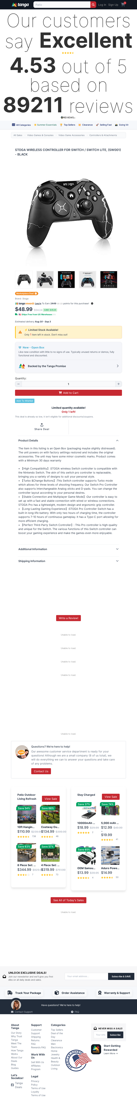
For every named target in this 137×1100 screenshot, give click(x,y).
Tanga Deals (19, 1085)
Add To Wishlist (24, 400)
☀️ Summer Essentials (45, 124)
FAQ (77, 1011)
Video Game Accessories (71, 135)
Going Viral (122, 124)
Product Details (28, 440)
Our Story (16, 1032)
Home (54, 1050)
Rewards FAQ (38, 1047)
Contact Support (24, 1011)
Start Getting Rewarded (112, 1047)
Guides (15, 1068)
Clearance (85, 124)
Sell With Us (37, 1062)
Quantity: (20, 378)
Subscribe (115, 1035)
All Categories (23, 125)
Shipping (36, 1036)
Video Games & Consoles (40, 135)
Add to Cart (70, 392)
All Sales (18, 135)
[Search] (93, 4)
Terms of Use (38, 1088)
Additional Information (32, 549)
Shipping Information (31, 561)
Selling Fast (104, 124)
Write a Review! (68, 618)
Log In (102, 4)
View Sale (51, 798)
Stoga (25, 298)
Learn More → (111, 1053)
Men (53, 1043)
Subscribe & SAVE (121, 976)
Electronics (57, 1047)
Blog (13, 1064)
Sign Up (113, 4)
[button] (92, 303)
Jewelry (55, 1054)
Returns (35, 1040)
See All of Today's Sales (68, 900)
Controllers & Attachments (103, 135)
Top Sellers (67, 124)
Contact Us (41, 771)
